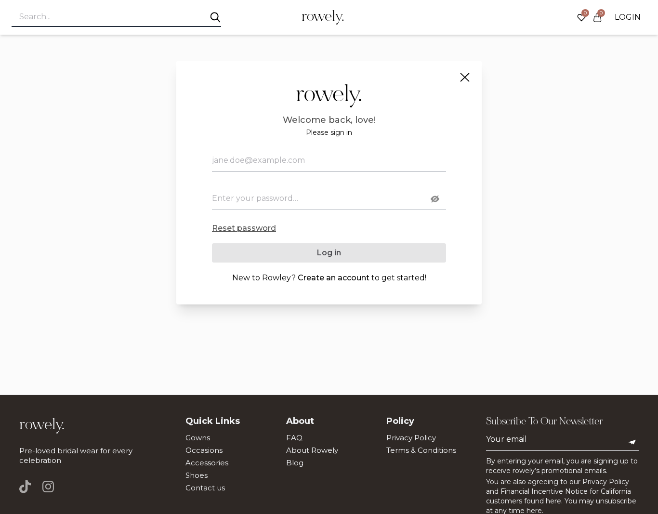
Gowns (197, 437)
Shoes (196, 475)
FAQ (294, 437)
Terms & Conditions (421, 450)
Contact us (205, 487)
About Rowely (312, 450)
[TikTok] (28, 486)
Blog (294, 462)
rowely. (323, 17)
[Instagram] (48, 486)
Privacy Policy (411, 437)
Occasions (204, 450)
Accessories (206, 462)
